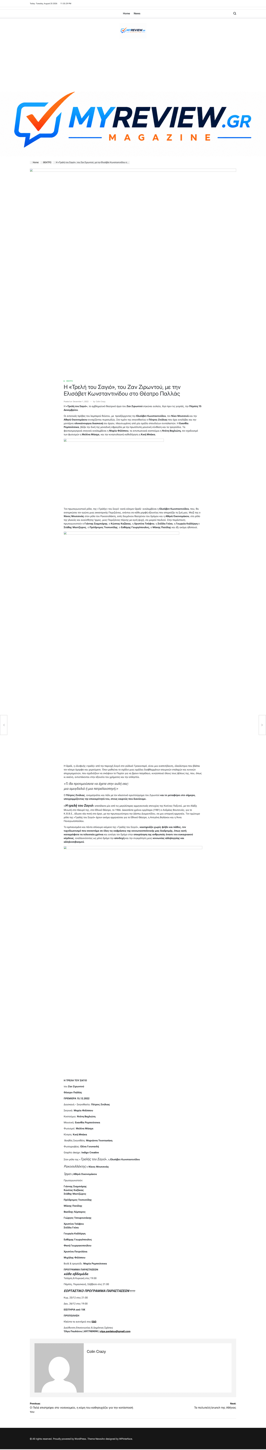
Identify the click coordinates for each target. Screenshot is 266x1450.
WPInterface (125, 1438)
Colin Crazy (100, 401)
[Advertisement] (133, 68)
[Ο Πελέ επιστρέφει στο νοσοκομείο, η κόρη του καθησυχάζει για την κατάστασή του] (3, 725)
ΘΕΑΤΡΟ (69, 381)
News (137, 13)
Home (126, 13)
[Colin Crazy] (59, 1368)
